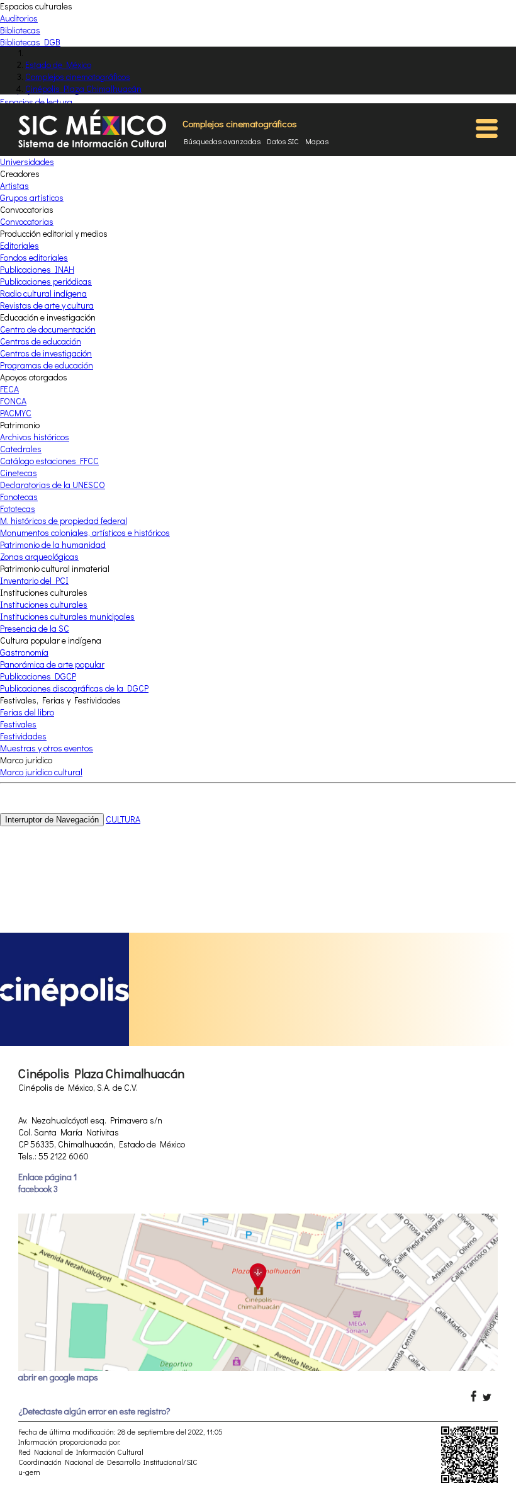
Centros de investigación (46, 353)
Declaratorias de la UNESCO (52, 485)
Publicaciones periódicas (46, 281)
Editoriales (19, 245)
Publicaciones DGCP (38, 676)
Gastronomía (24, 652)
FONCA (13, 401)
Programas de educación (46, 365)
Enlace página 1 (47, 1177)
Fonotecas (19, 497)
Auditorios (19, 18)
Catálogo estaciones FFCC (49, 461)
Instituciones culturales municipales (67, 616)
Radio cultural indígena (43, 293)
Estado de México (58, 65)
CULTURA (123, 819)
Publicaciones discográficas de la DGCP (74, 688)
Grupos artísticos (32, 197)
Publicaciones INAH (37, 269)
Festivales (18, 724)
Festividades (23, 736)
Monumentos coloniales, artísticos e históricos (85, 532)
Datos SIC (283, 141)
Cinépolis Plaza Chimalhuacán (83, 88)
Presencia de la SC (34, 628)
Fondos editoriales (34, 257)
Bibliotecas (20, 30)
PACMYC (15, 413)
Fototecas (17, 509)
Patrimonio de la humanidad (53, 544)
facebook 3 (38, 1189)
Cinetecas (18, 473)
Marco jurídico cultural (41, 772)
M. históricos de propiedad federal (63, 520)
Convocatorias (26, 221)
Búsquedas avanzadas (222, 141)
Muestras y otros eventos (46, 748)
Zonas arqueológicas (39, 556)
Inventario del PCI (34, 580)
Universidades (27, 162)
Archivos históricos (34, 437)
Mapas (316, 141)
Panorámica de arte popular (52, 664)
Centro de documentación (48, 329)
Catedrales (21, 449)
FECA (9, 389)
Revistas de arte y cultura (47, 305)
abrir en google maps (58, 1377)
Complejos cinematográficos (77, 76)
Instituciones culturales (43, 604)
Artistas (14, 185)
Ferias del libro (27, 712)
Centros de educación (40, 341)
